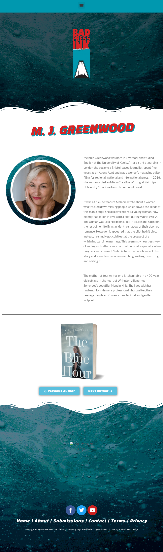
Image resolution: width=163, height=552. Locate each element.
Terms (118, 521)
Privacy (138, 521)
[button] (81, 5)
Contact (97, 521)
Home (23, 521)
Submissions (68, 521)
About (41, 521)
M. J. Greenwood (81, 130)
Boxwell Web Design (128, 529)
